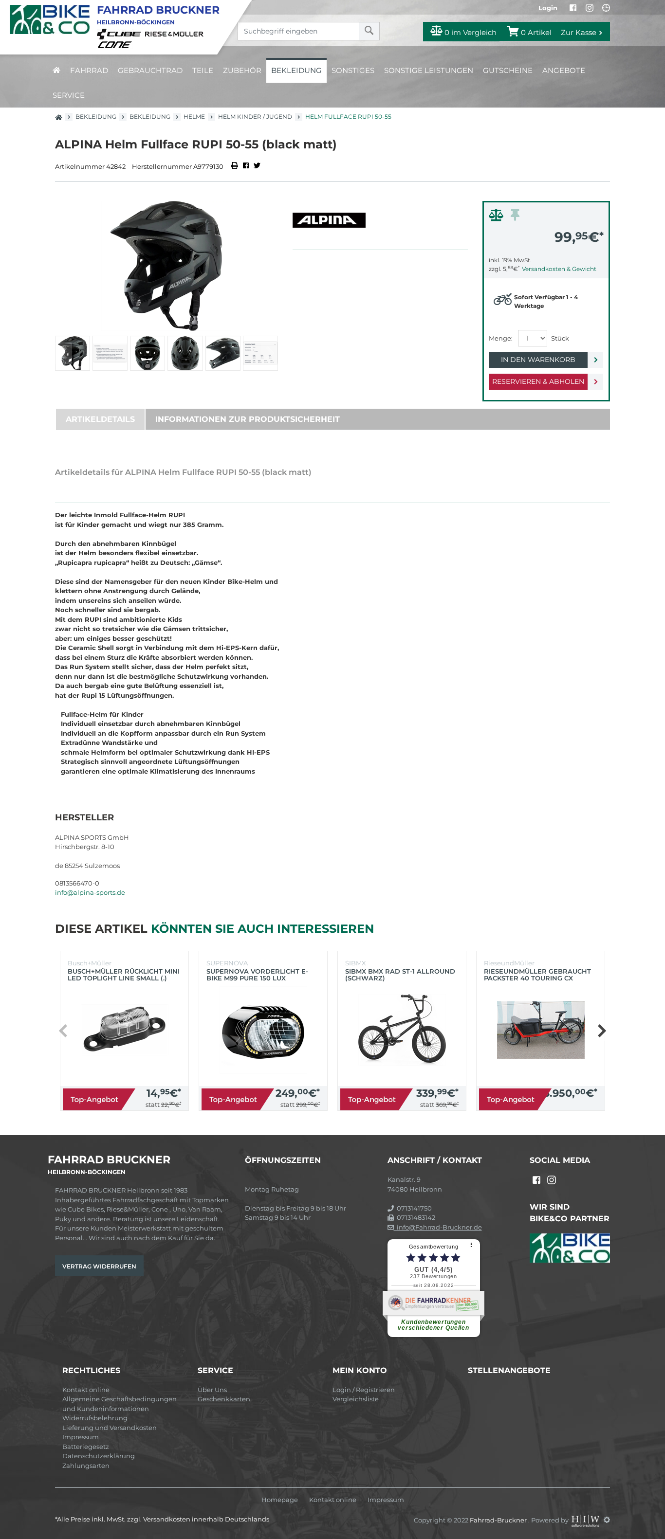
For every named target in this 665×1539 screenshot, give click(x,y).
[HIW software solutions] (586, 1519)
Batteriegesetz (85, 1446)
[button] (601, 1030)
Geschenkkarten (224, 1399)
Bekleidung (296, 70)
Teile (202, 70)
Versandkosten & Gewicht (559, 268)
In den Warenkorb (538, 359)
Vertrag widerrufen (99, 1266)
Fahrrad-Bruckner (499, 1519)
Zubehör (242, 70)
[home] (56, 70)
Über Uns (212, 1390)
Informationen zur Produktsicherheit (247, 419)
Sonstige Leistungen (428, 70)
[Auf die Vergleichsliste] (497, 217)
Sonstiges (353, 70)
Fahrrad (89, 70)
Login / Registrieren (363, 1390)
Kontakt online (86, 1390)
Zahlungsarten (86, 1465)
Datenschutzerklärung (98, 1456)
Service (69, 95)
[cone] (116, 44)
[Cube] (120, 33)
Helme (194, 116)
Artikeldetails (100, 419)
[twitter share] (257, 166)
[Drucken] (235, 166)
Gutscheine (508, 70)
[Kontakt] (606, 7)
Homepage (279, 1500)
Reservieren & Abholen (538, 381)
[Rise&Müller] (175, 33)
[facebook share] (246, 166)
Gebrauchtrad (150, 70)
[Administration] (607, 1519)
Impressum (80, 1437)
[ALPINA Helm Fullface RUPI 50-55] (166, 266)
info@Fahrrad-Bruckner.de (438, 1227)
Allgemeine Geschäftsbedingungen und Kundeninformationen (119, 1403)
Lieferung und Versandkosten (109, 1427)
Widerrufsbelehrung (95, 1418)
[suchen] (369, 31)
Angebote (563, 70)
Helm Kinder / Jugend (255, 116)
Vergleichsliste (355, 1399)
